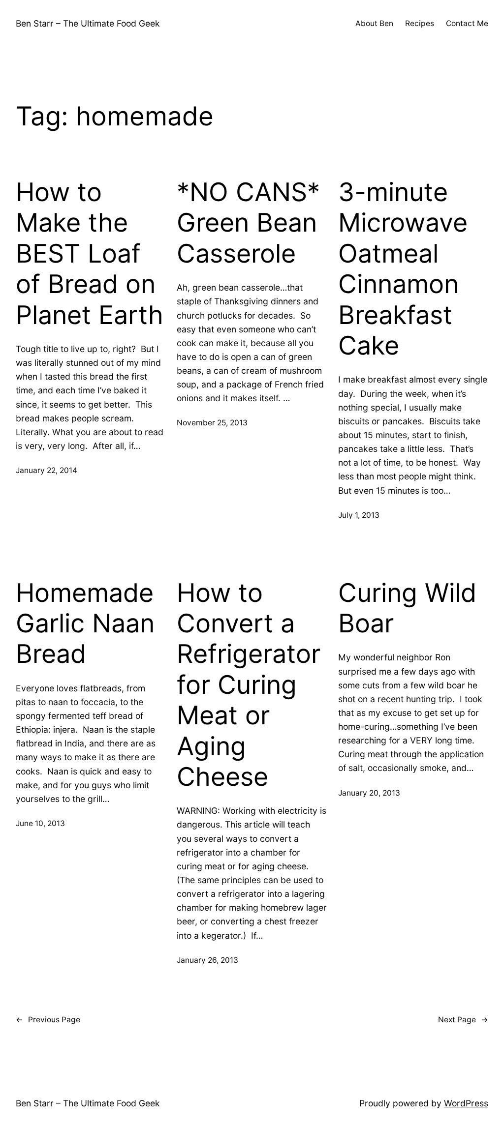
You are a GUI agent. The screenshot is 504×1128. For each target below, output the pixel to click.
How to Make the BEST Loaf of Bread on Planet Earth (89, 253)
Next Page (463, 1019)
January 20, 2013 (369, 793)
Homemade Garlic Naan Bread (85, 624)
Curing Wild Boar (407, 608)
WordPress (466, 1103)
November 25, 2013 (212, 422)
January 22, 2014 (46, 470)
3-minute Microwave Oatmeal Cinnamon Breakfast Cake (403, 269)
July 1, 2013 (358, 515)
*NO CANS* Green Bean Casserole (248, 223)
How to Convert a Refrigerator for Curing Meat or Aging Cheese (248, 685)
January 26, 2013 (207, 960)
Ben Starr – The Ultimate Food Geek (88, 23)
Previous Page (48, 1019)
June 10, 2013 (40, 823)
